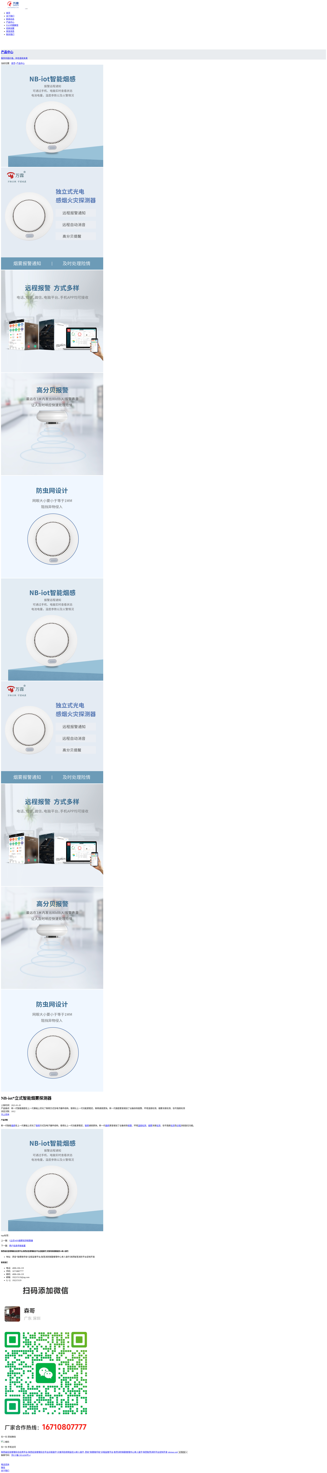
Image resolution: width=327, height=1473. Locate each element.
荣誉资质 (10, 31)
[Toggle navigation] (27, 8)
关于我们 (10, 16)
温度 (140, 1125)
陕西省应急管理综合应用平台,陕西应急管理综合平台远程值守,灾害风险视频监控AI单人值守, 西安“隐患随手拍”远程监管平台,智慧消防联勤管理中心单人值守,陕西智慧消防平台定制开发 (84, 1452)
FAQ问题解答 (12, 25)
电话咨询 (5, 1464)
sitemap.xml (173, 1452)
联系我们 (10, 34)
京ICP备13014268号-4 (20, 1455)
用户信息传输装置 (17, 1246)
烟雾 (150, 1125)
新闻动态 (10, 19)
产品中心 (10, 22)
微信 (3, 1467)
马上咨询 (5, 1114)
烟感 (13, 1125)
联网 (38, 1125)
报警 (130, 1125)
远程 (179, 1125)
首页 (8, 13)
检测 (144, 1125)
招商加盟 (10, 28)
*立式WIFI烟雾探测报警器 (21, 1241)
